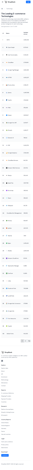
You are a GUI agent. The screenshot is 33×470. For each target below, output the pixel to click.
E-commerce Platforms (7, 393)
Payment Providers (6, 399)
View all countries (5, 434)
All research (4, 415)
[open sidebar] (2, 2)
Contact (3, 385)
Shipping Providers (6, 396)
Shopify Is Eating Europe (7, 412)
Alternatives (4, 382)
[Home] (2, 8)
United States (5, 422)
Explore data (4, 368)
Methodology (4, 380)
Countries (3, 402)
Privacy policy (5, 444)
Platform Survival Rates (7, 409)
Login (28, 2)
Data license (4, 447)
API (2, 374)
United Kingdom (5, 425)
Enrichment (4, 377)
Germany (3, 428)
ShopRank (11, 2)
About (3, 371)
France (3, 431)
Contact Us (5, 455)
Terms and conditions (7, 441)
